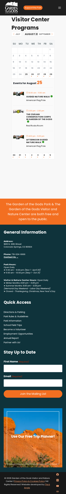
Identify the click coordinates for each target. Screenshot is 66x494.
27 (38, 74)
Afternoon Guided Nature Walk (37, 141)
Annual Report (11, 338)
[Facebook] (57, 474)
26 (32, 74)
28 (44, 74)
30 (14, 155)
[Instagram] (57, 480)
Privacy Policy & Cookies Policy (29, 481)
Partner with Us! (12, 342)
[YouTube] (57, 485)
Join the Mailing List (33, 394)
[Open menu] (59, 7)
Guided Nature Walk (38, 96)
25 (26, 74)
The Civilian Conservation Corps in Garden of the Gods (39, 117)
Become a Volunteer (15, 329)
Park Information (12, 320)
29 (51, 74)
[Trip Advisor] (57, 491)
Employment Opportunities (18, 333)
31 (20, 155)
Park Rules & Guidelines (16, 316)
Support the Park (33, 7)
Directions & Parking (14, 312)
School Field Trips (13, 325)
